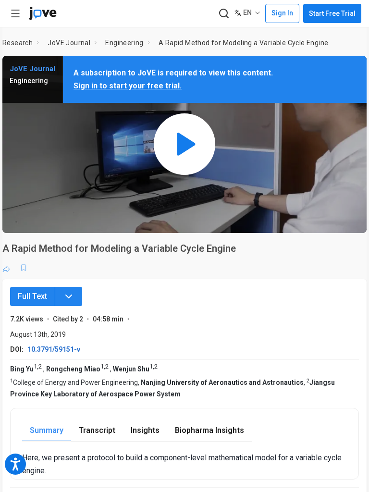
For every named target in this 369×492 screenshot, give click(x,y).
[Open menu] (15, 13)
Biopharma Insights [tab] (209, 430)
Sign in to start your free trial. (128, 85)
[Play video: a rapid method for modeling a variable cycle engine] (184, 144)
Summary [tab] (46, 430)
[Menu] (68, 296)
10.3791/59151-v (53, 349)
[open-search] (224, 14)
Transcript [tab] (97, 430)
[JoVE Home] (43, 13)
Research (17, 43)
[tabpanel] (184, 464)
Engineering (124, 43)
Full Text (32, 296)
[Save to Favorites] (23, 267)
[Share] (6, 267)
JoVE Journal (69, 43)
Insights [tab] (145, 430)
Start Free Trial (332, 13)
